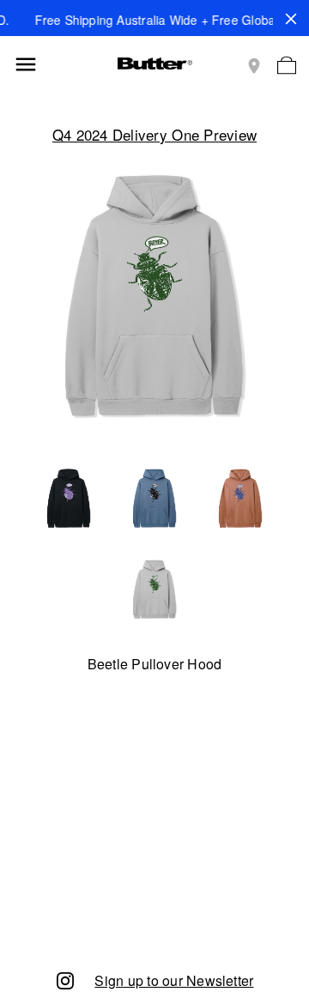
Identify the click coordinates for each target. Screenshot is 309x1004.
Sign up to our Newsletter (173, 980)
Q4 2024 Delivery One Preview (154, 134)
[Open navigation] (26, 64)
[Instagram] (65, 979)
